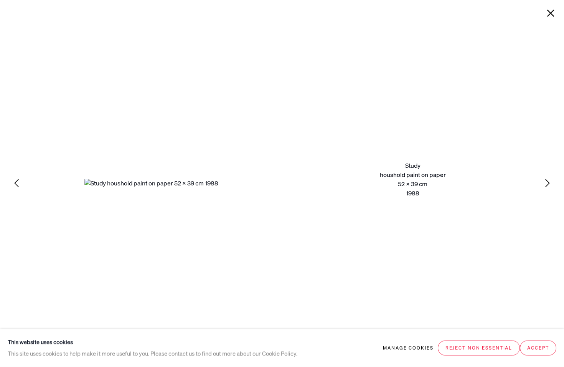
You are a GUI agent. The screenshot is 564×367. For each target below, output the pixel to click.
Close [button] (550, 13)
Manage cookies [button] (408, 348)
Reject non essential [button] (478, 348)
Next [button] (547, 183)
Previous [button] (16, 183)
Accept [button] (538, 348)
